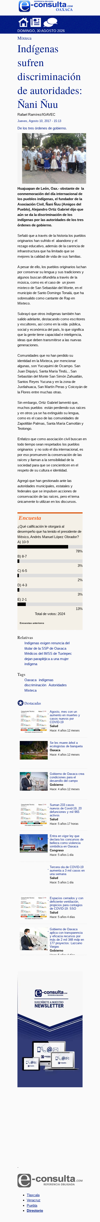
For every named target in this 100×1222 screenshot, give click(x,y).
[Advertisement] (52, 1123)
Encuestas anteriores (32, 623)
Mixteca (30, 690)
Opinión (50, 22)
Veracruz (33, 1200)
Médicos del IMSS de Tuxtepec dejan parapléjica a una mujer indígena (48, 659)
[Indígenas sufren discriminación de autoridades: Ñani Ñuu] (56, 182)
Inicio (23, 22)
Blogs (59, 22)
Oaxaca (30, 680)
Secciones (36, 22)
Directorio (35, 1210)
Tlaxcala (33, 1195)
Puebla (32, 1205)
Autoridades (58, 685)
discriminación (35, 685)
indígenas (46, 680)
